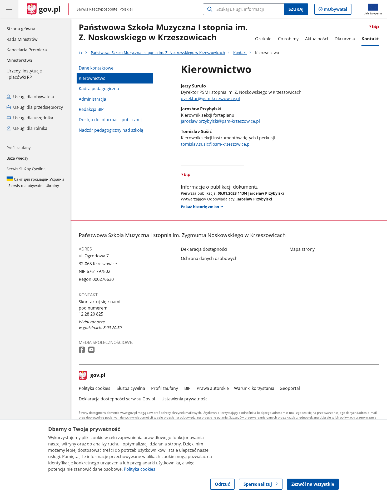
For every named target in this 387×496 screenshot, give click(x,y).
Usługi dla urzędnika (32, 118)
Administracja (92, 99)
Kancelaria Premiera (27, 50)
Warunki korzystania (254, 388)
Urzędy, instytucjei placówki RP (24, 74)
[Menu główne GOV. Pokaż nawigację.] (9, 9)
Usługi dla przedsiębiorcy (37, 107)
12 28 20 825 (91, 314)
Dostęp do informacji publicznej (110, 119)
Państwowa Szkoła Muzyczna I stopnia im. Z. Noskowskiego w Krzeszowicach (163, 32)
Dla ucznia (345, 39)
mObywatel (335, 10)
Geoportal (290, 388)
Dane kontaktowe (96, 68)
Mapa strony (302, 249)
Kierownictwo (92, 78)
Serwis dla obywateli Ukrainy (35, 182)
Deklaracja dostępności (204, 249)
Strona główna (27, 29)
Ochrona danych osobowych (209, 258)
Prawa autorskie (213, 388)
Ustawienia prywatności (185, 399)
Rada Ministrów (22, 39)
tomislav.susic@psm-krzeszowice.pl (216, 144)
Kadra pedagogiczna (99, 88)
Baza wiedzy (17, 158)
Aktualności (316, 39)
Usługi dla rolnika (29, 128)
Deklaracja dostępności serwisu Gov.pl (117, 399)
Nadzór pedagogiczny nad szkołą (111, 130)
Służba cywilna (131, 388)
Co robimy (288, 39)
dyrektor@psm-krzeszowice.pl (210, 98)
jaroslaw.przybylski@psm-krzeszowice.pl (220, 121)
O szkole (263, 39)
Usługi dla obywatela (33, 97)
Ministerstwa (19, 60)
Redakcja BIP (91, 109)
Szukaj (296, 9)
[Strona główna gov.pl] (80, 52)
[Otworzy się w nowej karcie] (82, 349)
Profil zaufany (19, 147)
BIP (187, 388)
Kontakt (370, 39)
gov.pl (97, 375)
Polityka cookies (94, 388)
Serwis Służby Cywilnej (27, 168)
